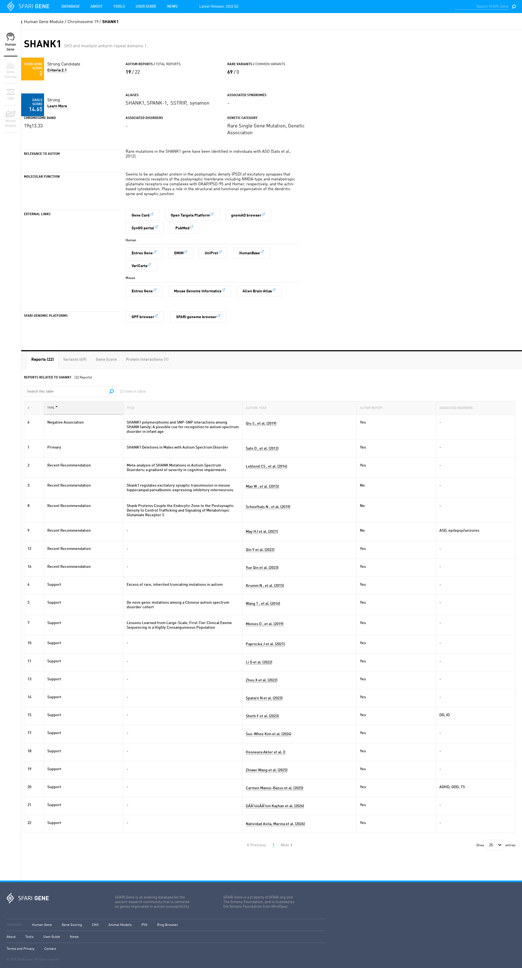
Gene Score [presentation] (106, 360)
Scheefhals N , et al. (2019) (268, 507)
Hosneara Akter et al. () (265, 752)
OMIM (179, 253)
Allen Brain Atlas (257, 291)
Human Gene (42, 925)
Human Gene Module (44, 22)
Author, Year (256, 408)
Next (285, 845)
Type (50, 408)
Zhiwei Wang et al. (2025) (266, 770)
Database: (14, 924)
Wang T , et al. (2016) (263, 604)
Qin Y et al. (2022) (260, 550)
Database (70, 6)
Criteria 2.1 (57, 70)
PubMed (182, 228)
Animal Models (120, 925)
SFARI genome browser (196, 317)
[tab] (42, 359)
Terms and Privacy (21, 949)
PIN (144, 925)
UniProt (211, 253)
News (172, 6)
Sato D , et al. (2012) (262, 448)
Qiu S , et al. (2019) (261, 423)
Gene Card (141, 215)
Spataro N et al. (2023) (264, 698)
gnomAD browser (246, 215)
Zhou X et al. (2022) (261, 680)
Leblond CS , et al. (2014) (266, 466)
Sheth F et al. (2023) (262, 716)
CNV (95, 925)
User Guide (146, 6)
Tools (119, 6)
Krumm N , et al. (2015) (265, 586)
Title (130, 408)
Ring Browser (167, 925)
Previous (258, 845)
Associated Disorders (456, 408)
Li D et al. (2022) (259, 662)
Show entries (495, 845)
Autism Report (371, 408)
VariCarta (139, 266)
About (96, 6)
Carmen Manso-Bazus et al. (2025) (274, 788)
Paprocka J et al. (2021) (265, 644)
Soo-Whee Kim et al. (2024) (268, 734)
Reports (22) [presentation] (42, 360)
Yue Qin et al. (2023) (262, 568)
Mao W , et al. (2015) (262, 486)
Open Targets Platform (190, 215)
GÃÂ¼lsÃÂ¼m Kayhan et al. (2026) (275, 806)
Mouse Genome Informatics (197, 291)
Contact (50, 949)
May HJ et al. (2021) (262, 532)
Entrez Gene (142, 253)
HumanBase (249, 253)
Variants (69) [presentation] (74, 360)
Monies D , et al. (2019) (264, 624)
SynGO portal (143, 228)
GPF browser (143, 317)
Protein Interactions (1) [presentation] (147, 360)
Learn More (57, 106)
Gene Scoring (72, 925)
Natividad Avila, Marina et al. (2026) (275, 824)
